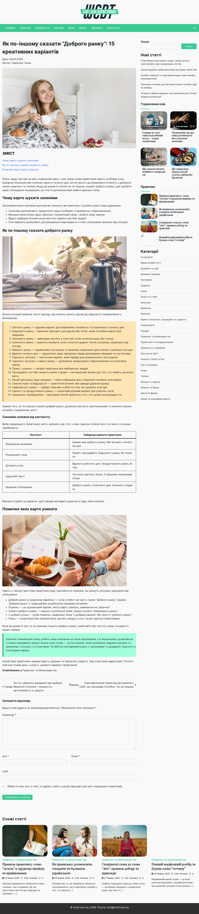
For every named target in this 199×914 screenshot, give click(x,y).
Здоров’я (97, 28)
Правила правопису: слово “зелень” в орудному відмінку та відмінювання (177, 198)
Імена (83, 28)
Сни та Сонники (149, 365)
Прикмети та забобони (153, 348)
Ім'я (5, 756)
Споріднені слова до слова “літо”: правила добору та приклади (174, 225)
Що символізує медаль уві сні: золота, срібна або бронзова (182, 173)
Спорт (144, 370)
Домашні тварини (150, 274)
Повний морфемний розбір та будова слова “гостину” (175, 239)
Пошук (145, 41)
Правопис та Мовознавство (39, 670)
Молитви (145, 314)
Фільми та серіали (150, 382)
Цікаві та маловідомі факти (155, 399)
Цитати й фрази (149, 393)
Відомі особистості (151, 263)
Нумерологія (148, 325)
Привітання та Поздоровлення (157, 342)
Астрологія (147, 257)
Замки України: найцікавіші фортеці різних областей (169, 69)
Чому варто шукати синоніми (20, 160)
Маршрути (42, 28)
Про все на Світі (149, 353)
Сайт (5, 771)
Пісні (71, 28)
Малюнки (146, 308)
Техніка (145, 376)
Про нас (25, 28)
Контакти (113, 28)
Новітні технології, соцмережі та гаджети (163, 319)
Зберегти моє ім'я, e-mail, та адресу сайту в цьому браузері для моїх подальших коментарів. (65, 786)
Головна (10, 28)
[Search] (194, 28)
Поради (58, 28)
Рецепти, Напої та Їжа (152, 359)
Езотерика (146, 280)
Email (76, 756)
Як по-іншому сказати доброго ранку (25, 165)
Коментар (9, 714)
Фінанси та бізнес (150, 387)
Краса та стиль (149, 297)
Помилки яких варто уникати (20, 169)
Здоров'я (145, 285)
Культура (145, 302)
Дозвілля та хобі (149, 268)
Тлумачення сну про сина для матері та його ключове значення (183, 137)
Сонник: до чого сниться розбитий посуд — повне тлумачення (152, 137)
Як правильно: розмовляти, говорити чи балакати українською (174, 212)
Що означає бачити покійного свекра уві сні (153, 172)
